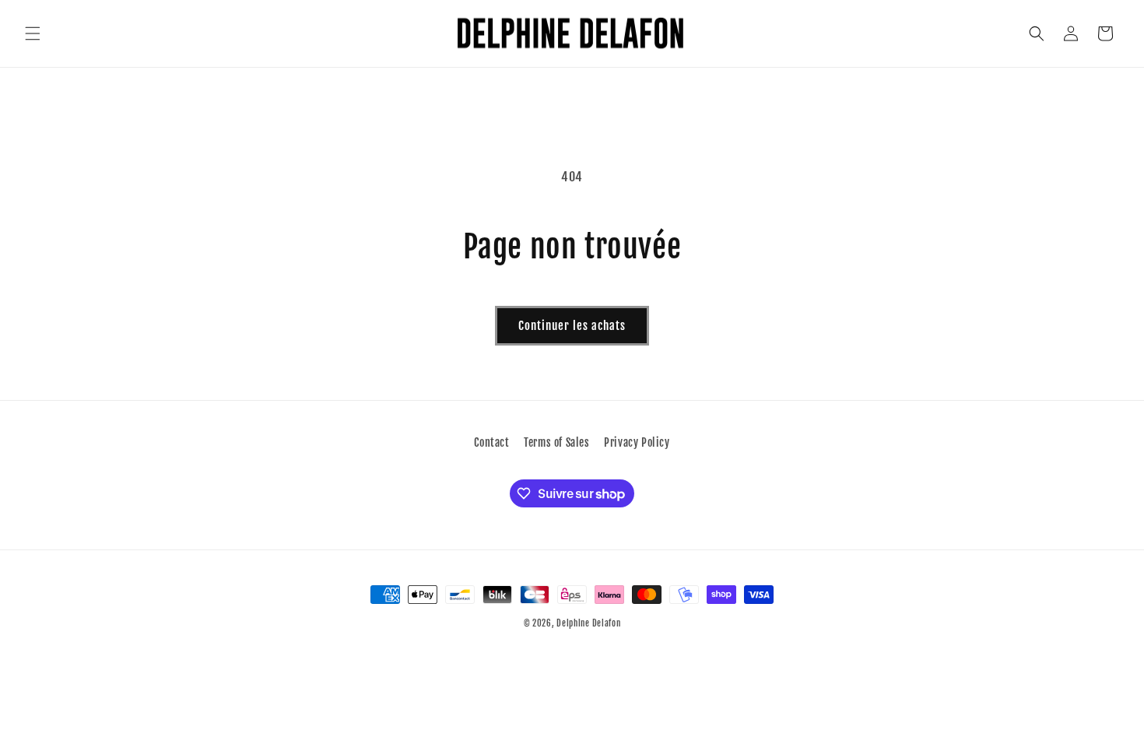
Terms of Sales (556, 442)
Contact (491, 442)
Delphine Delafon (588, 623)
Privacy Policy (636, 442)
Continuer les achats (572, 325)
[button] (33, 33)
